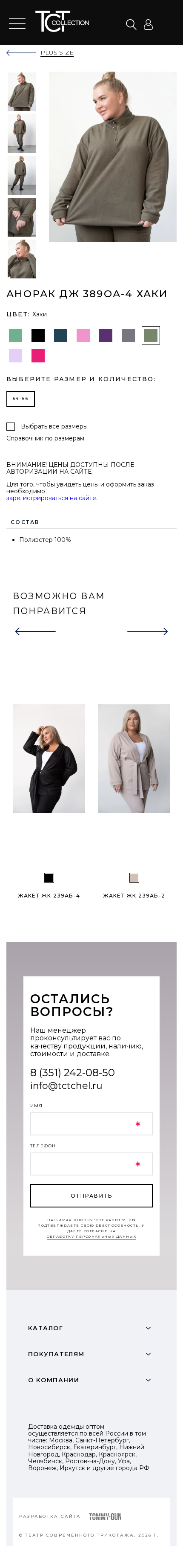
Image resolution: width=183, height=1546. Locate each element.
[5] (49, 878)
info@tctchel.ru (66, 1085)
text (68, 21)
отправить (91, 1196)
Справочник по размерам (45, 438)
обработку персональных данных (92, 1236)
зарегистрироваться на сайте (51, 498)
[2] (134, 878)
